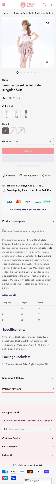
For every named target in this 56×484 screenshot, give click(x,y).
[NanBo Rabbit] (28, 4)
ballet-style (47, 247)
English (34, 480)
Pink (6, 114)
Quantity (6, 141)
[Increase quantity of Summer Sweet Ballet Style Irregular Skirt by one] (50, 141)
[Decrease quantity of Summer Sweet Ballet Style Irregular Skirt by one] (17, 141)
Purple (16, 114)
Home (5, 13)
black (26, 114)
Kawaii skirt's (44, 255)
